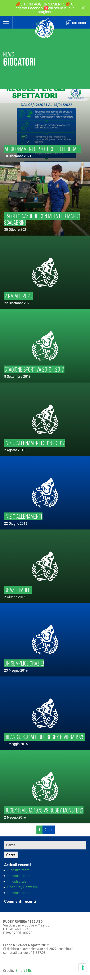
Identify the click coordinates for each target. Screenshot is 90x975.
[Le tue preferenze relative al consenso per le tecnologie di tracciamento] (83, 968)
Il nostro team (18, 870)
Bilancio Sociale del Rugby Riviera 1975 (44, 736)
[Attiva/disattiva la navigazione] (6, 22)
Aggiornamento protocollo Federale (43, 148)
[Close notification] (83, 7)
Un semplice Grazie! (24, 663)
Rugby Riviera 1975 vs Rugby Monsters (44, 810)
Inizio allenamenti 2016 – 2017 (35, 442)
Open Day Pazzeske (22, 887)
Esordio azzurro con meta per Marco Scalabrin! (42, 219)
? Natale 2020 (18, 295)
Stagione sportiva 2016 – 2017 (34, 369)
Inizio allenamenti (23, 516)
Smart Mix (23, 970)
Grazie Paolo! (18, 589)
